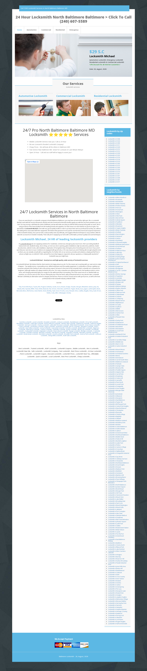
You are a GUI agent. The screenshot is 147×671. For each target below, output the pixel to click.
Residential (60, 30)
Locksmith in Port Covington (116, 511)
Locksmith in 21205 (114, 143)
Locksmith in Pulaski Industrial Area (117, 563)
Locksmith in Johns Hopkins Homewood (116, 259)
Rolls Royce (29, 287)
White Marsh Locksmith (77, 325)
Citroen (54, 289)
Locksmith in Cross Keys (115, 449)
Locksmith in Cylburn (114, 431)
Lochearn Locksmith (63, 322)
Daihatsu (49, 287)
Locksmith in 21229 (114, 147)
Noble (48, 293)
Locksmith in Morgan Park (116, 491)
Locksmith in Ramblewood (116, 570)
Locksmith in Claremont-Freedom (118, 495)
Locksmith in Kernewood (115, 358)
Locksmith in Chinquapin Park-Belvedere (117, 482)
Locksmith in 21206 (114, 139)
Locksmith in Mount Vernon (116, 301)
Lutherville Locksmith (37, 323)
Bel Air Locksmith (74, 326)
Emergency (74, 30)
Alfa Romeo (30, 291)
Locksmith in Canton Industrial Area (117, 346)
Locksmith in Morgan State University (116, 391)
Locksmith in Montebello (115, 201)
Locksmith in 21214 (114, 172)
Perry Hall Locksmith (92, 322)
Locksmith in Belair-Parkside (116, 230)
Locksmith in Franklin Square (116, 370)
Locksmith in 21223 (114, 155)
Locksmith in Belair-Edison (116, 530)
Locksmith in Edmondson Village (118, 599)
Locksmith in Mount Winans (116, 349)
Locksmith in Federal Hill (115, 439)
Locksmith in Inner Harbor (116, 579)
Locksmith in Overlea (114, 583)
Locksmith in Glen (113, 264)
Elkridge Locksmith (86, 331)
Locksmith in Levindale (115, 278)
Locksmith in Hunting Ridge (116, 257)
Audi (94, 291)
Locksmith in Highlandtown (116, 451)
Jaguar (86, 289)
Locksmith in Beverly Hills (116, 368)
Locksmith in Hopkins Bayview (117, 609)
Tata (20, 287)
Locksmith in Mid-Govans (115, 311)
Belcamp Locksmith (45, 332)
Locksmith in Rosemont (115, 226)
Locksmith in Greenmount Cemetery (116, 536)
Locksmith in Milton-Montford (117, 197)
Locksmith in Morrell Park (116, 218)
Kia (98, 287)
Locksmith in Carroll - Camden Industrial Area (117, 271)
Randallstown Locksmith (77, 322)
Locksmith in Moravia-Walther (117, 601)
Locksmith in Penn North (115, 382)
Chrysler (73, 287)
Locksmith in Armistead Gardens (118, 354)
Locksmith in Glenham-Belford (117, 515)
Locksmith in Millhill (114, 309)
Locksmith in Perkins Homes (116, 206)
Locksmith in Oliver (114, 214)
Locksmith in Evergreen (115, 398)
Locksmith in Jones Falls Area (117, 566)
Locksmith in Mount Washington (118, 505)
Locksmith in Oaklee (114, 526)
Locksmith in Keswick (114, 581)
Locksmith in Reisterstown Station (118, 528)
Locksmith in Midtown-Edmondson (118, 244)
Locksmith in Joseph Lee (115, 266)
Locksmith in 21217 (114, 182)
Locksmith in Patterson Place (117, 251)
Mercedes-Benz (21, 291)
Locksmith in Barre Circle (115, 344)
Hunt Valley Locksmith (32, 328)
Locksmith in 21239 (114, 153)
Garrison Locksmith (31, 325)
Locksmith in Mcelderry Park (116, 422)
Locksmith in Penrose (114, 208)
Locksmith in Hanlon (114, 238)
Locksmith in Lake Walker (115, 499)
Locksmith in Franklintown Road (117, 324)
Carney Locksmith (45, 328)
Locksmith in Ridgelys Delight (117, 280)
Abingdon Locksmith (87, 326)
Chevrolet (60, 289)
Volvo (76, 291)
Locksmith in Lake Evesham (116, 549)
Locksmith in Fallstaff (114, 418)
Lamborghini (92, 289)
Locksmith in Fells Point (115, 216)
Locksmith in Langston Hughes (117, 597)
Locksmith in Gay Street (115, 457)
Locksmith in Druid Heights (116, 465)
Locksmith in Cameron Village (117, 447)
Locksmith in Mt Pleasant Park (117, 404)
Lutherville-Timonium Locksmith (59, 325)
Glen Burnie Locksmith (58, 332)
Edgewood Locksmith (82, 323)
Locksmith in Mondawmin (116, 329)
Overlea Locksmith (43, 325)
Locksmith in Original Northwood (118, 262)
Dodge (68, 287)
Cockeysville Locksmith (32, 331)
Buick (98, 289)
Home (19, 30)
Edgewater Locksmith (46, 331)
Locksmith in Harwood (115, 236)
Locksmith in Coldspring (115, 298)
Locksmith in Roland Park (115, 593)
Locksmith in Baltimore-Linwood (118, 362)
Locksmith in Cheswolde (115, 461)
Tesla (36, 289)
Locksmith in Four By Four (116, 534)
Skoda (77, 289)
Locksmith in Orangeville (115, 386)
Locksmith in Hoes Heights (116, 388)
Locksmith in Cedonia (114, 296)
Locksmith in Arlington (115, 555)
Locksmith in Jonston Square (116, 487)
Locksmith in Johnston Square (117, 521)
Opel (53, 291)
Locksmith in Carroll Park (115, 374)
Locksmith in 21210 (114, 161)
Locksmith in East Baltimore (116, 400)
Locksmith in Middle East (115, 342)
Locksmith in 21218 (114, 159)
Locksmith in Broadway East (116, 501)
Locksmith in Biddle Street (116, 437)
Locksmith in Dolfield (114, 232)
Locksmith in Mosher (114, 425)
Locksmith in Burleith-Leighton (117, 441)
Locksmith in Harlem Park (116, 313)
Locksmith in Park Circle (115, 503)
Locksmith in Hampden (115, 607)
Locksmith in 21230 (114, 170)
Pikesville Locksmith (85, 332)
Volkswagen (62, 293)
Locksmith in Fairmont (115, 605)
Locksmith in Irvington (114, 595)
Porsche (62, 291)
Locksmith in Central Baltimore (117, 427)
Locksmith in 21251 (114, 174)
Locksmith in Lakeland (115, 509)
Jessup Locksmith (71, 329)
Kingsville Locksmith (72, 332)
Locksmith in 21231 (114, 176)
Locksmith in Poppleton (115, 276)
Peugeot (43, 287)
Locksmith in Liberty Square (116, 220)
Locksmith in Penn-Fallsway (116, 479)
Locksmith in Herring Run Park (117, 603)
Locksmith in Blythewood (115, 303)
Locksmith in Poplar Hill (115, 402)
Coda (52, 293)
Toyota (35, 287)
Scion (57, 291)
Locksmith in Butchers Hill (116, 475)
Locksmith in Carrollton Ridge (117, 340)
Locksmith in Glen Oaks (115, 513)
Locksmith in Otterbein (115, 617)
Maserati (45, 289)
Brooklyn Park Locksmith (71, 334)
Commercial (46, 30)
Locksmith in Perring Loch (116, 615)
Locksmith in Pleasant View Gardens (116, 317)
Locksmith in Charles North (116, 545)
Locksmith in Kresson (114, 467)
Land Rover (66, 289)
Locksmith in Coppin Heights (117, 228)
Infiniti (40, 289)
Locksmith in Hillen (114, 315)
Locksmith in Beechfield (115, 327)
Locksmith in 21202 (114, 163)
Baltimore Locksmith (66, 656)
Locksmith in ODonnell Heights (117, 242)
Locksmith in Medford (114, 543)
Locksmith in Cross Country (116, 577)
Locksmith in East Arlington (116, 234)
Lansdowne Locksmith (37, 326)
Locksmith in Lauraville (115, 380)
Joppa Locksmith (50, 326)
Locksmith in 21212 (114, 151)
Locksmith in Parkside (114, 364)
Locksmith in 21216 (114, 157)
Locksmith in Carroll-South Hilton (118, 360)
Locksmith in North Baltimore (117, 485)
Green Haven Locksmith (92, 325)
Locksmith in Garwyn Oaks (116, 366)
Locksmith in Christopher (115, 410)
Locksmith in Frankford (115, 222)
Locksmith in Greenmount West (117, 433)
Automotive (31, 30)
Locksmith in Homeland (115, 473)
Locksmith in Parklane (114, 248)
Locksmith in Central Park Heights (118, 406)
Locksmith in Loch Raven (115, 619)
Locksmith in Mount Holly (115, 507)
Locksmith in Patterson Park (116, 292)
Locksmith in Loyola (114, 532)
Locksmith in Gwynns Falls (116, 372)
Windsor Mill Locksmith (68, 323)
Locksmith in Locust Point (116, 384)
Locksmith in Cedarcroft (115, 378)
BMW (32, 289)
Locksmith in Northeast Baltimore (118, 435)
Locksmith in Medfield (114, 471)
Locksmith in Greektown (115, 517)
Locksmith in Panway (114, 284)
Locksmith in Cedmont (115, 572)
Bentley (49, 291)
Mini (23, 289)
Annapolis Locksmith (62, 326)
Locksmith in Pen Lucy (114, 589)
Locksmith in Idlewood (115, 396)
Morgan (78, 287)
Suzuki (54, 287)
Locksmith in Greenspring (116, 587)
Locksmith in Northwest (115, 240)
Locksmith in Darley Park (115, 320)
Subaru (91, 287)
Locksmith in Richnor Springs (117, 274)
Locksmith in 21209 (114, 178)
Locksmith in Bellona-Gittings (117, 286)
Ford (23, 287)
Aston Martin (38, 291)
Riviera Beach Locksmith (60, 331)
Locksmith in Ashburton (115, 255)
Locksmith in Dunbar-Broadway (117, 561)
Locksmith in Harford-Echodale (117, 624)
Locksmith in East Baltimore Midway (116, 540)
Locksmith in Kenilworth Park (117, 334)
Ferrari (99, 291)
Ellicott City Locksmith (84, 329)
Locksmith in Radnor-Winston (117, 288)
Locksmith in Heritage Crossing (117, 611)
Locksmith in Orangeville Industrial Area (118, 454)
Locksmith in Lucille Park (115, 524)
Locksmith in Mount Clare (116, 497)
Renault (71, 291)
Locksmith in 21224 (114, 141)
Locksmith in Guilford (114, 307)
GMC (56, 293)
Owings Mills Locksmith (55, 335)
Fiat (50, 289)
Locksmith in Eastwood (115, 613)
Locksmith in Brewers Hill (115, 282)
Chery (91, 291)
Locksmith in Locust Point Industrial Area (116, 331)
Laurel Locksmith (37, 322)
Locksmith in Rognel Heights (116, 622)
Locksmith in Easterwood (115, 322)
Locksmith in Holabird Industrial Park (118, 337)
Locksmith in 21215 (114, 149)
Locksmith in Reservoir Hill (116, 559)
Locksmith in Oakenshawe (116, 294)
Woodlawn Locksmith (23, 323)
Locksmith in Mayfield (114, 416)
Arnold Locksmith (58, 334)
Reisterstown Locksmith (31, 334)
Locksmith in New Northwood (117, 408)
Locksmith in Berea (114, 356)
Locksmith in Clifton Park (115, 290)
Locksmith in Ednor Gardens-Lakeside (117, 552)
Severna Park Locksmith (87, 334)
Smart (44, 291)
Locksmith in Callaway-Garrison (117, 459)
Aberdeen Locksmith (45, 334)
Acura (58, 287)
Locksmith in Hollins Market (116, 429)
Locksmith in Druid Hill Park (116, 246)
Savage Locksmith (74, 331)
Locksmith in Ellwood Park (116, 547)
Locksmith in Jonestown (115, 394)
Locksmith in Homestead (115, 351)
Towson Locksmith (46, 329)
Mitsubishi (85, 287)
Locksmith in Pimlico (114, 445)
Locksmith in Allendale (115, 224)
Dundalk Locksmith (32, 332)
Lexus (67, 291)
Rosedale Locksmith (50, 322)
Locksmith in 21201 (114, 180)
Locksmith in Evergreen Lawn (117, 591)
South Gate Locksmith (69, 335)
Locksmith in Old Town (115, 493)
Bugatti (86, 291)
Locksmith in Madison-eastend (117, 420)
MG (39, 287)
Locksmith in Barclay (114, 557)
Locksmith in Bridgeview (115, 268)
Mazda (19, 289)
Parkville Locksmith (71, 328)
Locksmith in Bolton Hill (115, 568)
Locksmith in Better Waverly (116, 204)
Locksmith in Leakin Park (115, 443)
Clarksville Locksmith (59, 329)
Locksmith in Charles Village (116, 414)
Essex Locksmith (24, 326)
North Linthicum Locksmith (52, 323)
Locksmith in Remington (115, 212)
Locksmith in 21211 (114, 145)
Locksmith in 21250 (114, 168)
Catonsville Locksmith (58, 328)
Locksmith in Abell (113, 575)
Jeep (95, 287)
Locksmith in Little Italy (115, 253)
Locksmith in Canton (114, 585)
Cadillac (81, 291)
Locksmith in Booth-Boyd (116, 489)
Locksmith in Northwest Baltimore (118, 463)
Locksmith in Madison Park (116, 469)
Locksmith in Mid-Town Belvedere (118, 519)
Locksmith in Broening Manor (117, 477)
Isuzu (81, 289)
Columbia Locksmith (25, 322)
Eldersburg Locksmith (32, 329)
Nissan (63, 287)
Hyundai (27, 289)
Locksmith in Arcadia (114, 305)
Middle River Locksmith (85, 328)
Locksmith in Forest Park (115, 210)
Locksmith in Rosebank (115, 199)
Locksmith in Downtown (115, 376)
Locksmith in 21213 (114, 165)
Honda (69, 293)
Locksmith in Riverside (115, 412)
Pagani (73, 289)
